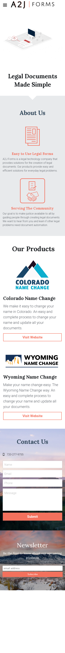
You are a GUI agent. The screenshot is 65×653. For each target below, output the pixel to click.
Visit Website (32, 337)
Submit (32, 517)
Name (8, 464)
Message (10, 493)
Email (7, 473)
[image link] (32, 4)
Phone (8, 483)
